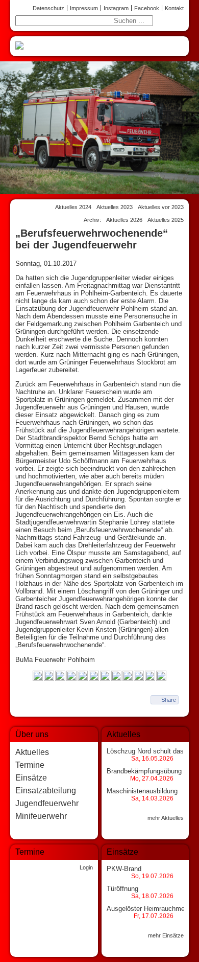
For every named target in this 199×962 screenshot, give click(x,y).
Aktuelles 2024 (73, 207)
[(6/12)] (94, 676)
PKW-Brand (124, 869)
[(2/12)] (49, 676)
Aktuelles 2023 (114, 207)
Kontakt (174, 8)
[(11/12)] (150, 676)
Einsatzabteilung (45, 790)
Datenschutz (48, 8)
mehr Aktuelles (165, 818)
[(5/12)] (83, 676)
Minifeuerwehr (41, 816)
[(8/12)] (116, 676)
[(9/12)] (127, 676)
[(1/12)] (38, 676)
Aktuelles (32, 752)
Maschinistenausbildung (142, 791)
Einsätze (31, 777)
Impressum (84, 8)
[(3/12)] (60, 676)
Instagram (116, 8)
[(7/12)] (105, 676)
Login (86, 867)
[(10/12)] (139, 676)
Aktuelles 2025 (165, 220)
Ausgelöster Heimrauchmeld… (151, 908)
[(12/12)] (161, 676)
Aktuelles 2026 (124, 220)
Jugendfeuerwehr (47, 803)
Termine (29, 765)
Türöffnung (122, 888)
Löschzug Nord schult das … (149, 751)
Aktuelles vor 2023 (161, 207)
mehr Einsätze (166, 935)
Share (168, 700)
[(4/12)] (71, 676)
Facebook (146, 8)
